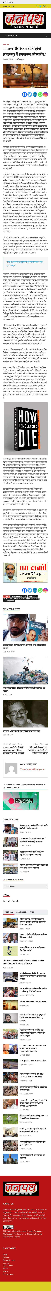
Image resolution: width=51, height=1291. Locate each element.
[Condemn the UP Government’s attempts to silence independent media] (10, 1045)
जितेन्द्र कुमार (20, 59)
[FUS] (47, 6)
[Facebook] (37, 6)
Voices (5, 1271)
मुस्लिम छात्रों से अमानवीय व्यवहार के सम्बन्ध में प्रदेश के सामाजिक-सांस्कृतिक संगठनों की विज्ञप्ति (33, 922)
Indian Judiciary (32, 599)
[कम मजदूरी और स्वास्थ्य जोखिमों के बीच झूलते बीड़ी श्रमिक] (10, 1142)
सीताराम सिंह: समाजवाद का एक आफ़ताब (33, 1001)
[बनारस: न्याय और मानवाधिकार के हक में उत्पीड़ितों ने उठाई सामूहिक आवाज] (10, 838)
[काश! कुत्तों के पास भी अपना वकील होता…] (10, 1060)
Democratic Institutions (14, 599)
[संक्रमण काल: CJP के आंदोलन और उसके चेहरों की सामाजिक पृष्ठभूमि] (25, 642)
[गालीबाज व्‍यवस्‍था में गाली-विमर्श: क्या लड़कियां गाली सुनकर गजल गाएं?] (10, 852)
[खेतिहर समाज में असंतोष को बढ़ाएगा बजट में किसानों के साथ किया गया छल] (10, 1115)
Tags (32, 912)
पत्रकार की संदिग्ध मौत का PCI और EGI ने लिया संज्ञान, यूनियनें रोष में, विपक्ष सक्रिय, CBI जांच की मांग (33, 1103)
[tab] (8, 912)
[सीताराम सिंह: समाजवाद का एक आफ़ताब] (10, 1001)
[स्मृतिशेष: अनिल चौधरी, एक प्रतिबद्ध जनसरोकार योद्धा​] (25, 728)
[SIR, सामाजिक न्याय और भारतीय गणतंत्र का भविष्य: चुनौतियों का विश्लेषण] (10, 988)
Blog (5, 1254)
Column (6, 44)
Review (6, 1268)
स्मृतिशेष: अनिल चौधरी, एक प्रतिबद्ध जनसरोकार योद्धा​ (21, 731)
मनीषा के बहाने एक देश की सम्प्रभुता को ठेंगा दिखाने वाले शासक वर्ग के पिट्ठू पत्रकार (32, 1017)
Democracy (33, 596)
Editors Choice (9, 1260)
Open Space (8, 1265)
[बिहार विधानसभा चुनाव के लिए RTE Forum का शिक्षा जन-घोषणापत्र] (10, 1074)
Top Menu (9, 2)
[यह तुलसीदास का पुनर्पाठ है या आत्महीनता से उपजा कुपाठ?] (10, 1087)
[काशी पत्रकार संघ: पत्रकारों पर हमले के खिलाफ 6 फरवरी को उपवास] (10, 1128)
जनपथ (5, 1209)
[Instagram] (44, 6)
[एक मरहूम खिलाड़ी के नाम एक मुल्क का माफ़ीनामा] (10, 1155)
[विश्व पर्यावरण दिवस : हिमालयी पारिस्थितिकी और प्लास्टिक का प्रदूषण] (25, 685)
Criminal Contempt (19, 596)
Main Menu (13, 36)
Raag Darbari (9, 601)
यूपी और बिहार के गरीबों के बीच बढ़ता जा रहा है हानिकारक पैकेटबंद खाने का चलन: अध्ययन (33, 976)
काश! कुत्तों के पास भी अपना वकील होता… (33, 1060)
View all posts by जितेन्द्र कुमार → (32, 769)
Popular (9, 912)
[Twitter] (40, 6)
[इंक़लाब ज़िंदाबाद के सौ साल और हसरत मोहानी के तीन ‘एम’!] (10, 947)
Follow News (8, 1274)
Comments (21, 912)
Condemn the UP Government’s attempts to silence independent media (33, 1048)
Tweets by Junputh (10, 901)
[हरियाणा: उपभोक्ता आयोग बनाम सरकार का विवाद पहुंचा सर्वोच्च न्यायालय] (10, 865)
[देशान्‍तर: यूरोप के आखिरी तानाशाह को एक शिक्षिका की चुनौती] (10, 934)
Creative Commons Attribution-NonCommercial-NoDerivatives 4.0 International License (22, 1234)
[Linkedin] (35, 94)
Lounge (6, 1263)
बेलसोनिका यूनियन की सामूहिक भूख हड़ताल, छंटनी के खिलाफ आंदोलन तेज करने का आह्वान (32, 1033)
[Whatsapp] (40, 94)
